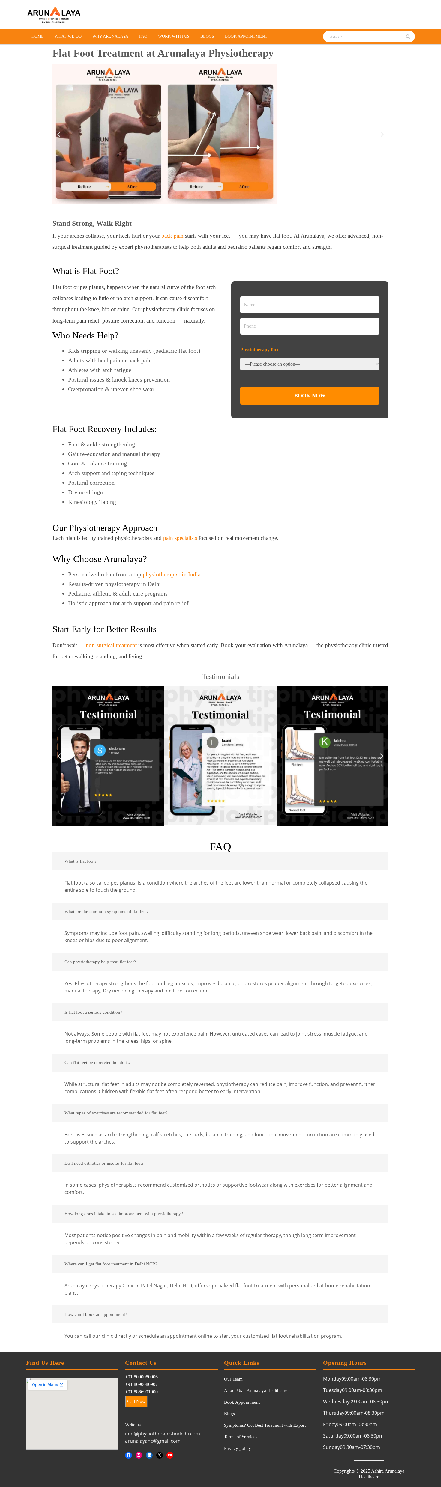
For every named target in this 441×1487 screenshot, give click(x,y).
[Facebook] (128, 1455)
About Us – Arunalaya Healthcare (255, 1390)
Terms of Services (240, 1436)
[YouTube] (169, 1455)
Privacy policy (237, 1448)
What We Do (68, 36)
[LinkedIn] (149, 1455)
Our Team (233, 1379)
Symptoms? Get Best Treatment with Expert (265, 1425)
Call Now (136, 1401)
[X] (159, 1455)
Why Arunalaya (110, 36)
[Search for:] (357, 36)
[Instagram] (139, 1455)
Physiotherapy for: (259, 349)
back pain (172, 236)
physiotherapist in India (172, 574)
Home (38, 36)
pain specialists (180, 538)
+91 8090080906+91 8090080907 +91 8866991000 (141, 1384)
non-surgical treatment (111, 645)
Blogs (207, 36)
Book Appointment (246, 36)
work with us (174, 36)
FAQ (143, 36)
